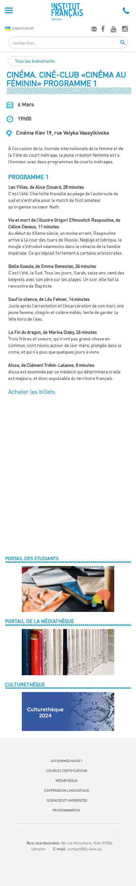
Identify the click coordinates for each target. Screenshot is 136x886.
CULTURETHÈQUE (25, 684)
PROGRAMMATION (66, 810)
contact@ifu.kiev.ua (84, 848)
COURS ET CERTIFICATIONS (66, 771)
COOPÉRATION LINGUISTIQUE (66, 790)
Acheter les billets (31, 391)
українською (23, 28)
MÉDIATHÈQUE (66, 780)
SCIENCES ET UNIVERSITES (66, 800)
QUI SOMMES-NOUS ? (66, 761)
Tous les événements (35, 61)
